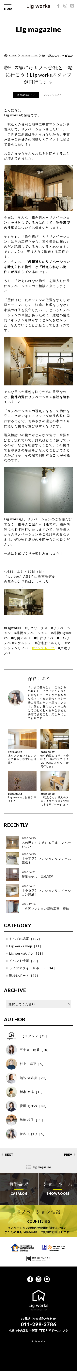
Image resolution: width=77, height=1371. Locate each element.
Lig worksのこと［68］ (27, 953)
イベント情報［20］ (24, 960)
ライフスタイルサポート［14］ (33, 968)
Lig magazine (29, 55)
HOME (13, 55)
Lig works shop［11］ (26, 946)
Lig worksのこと (26, 94)
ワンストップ (43, 648)
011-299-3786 (38, 1324)
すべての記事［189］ (25, 938)
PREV (68, 1154)
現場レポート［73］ (24, 975)
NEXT (9, 1154)
